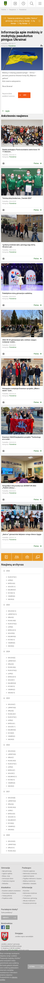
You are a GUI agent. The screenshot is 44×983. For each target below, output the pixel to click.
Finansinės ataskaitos (9, 893)
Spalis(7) (11, 757)
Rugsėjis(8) (12, 620)
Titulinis (3, 9)
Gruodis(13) (12, 611)
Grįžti (7, 111)
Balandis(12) (12, 776)
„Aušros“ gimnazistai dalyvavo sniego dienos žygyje (21, 534)
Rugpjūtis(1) (12, 577)
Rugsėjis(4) (12, 760)
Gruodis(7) (11, 704)
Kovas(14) (11, 593)
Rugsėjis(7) (12, 714)
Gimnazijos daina (7, 878)
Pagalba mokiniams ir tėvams (32, 878)
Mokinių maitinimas (29, 881)
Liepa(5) (10, 627)
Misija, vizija (6, 876)
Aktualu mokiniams (29, 901)
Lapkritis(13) (12, 614)
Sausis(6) (11, 646)
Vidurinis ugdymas (29, 871)
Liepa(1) (10, 810)
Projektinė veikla (7, 898)
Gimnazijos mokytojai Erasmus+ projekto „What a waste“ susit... (20, 389)
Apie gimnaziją (7, 871)
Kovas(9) (11, 733)
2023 (8, 698)
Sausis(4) (11, 599)
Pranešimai (22, 9)
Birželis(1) (11, 723)
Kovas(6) (11, 823)
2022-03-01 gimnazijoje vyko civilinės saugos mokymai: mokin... (19, 341)
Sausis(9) (11, 739)
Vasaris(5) (11, 643)
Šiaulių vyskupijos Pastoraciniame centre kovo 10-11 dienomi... (21, 151)
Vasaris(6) (11, 596)
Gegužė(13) (11, 817)
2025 (8, 605)
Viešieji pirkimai (7, 896)
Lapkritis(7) (12, 661)
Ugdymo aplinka (7, 873)
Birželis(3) (11, 583)
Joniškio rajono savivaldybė (24, 936)
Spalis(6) (11, 711)
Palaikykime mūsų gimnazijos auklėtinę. (17, 293)
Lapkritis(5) (12, 754)
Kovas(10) (11, 686)
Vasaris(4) (11, 783)
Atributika (5, 883)
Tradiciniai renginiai (8, 881)
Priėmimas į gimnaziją (30, 898)
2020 (8, 835)
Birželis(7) (11, 770)
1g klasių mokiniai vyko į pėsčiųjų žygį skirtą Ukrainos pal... (18, 246)
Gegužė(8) (11, 633)
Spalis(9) (11, 617)
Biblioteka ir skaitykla (29, 883)
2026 (8, 571)
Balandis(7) (12, 590)
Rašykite (6, 917)
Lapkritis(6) (12, 707)
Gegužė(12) (11, 586)
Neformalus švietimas (30, 873)
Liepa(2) (10, 580)
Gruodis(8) (11, 798)
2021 (8, 791)
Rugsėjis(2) (12, 851)
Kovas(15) (11, 780)
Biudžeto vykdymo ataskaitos (11, 891)
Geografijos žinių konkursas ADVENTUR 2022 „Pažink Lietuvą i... (19, 487)
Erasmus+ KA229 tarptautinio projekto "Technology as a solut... (21, 438)
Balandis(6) (12, 636)
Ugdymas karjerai (28, 876)
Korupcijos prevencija (29, 903)
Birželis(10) (12, 630)
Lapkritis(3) (12, 801)
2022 (8, 745)
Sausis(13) (11, 693)
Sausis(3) (11, 786)
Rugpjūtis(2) (12, 624)
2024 (8, 651)
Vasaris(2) (11, 689)
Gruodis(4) (11, 751)
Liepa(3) (10, 767)
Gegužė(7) (11, 680)
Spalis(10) (11, 847)
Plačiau (36, 163)
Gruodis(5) (11, 841)
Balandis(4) (12, 683)
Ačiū (23, 95)
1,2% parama (27, 896)
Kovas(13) (11, 639)
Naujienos (12, 9)
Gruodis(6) (11, 658)
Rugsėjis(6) (12, 667)
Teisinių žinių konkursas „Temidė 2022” (17, 198)
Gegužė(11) (11, 727)
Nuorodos (26, 891)
